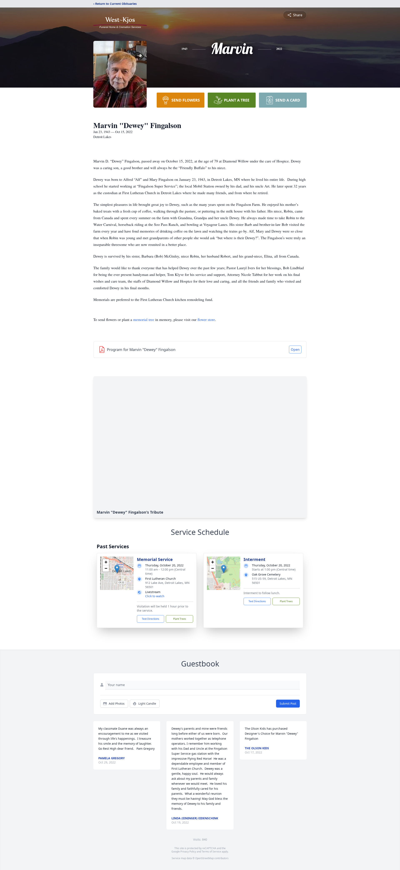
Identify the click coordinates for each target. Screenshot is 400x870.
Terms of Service (211, 851)
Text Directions (150, 619)
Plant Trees (179, 619)
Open (295, 349)
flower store (206, 319)
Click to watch (154, 596)
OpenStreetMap (204, 858)
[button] (117, 569)
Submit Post (288, 703)
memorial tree (143, 319)
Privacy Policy (188, 851)
